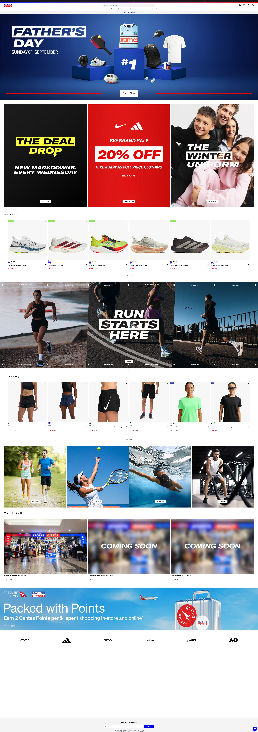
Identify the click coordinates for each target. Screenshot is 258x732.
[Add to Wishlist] (45, 222)
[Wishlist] (244, 5)
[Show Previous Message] (5, 12)
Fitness (131, 9)
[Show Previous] (5, 245)
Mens (98, 9)
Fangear (145, 9)
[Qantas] (129, 609)
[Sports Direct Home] (8, 5)
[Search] (104, 5)
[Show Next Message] (252, 12)
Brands (158, 9)
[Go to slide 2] (129, 369)
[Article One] (150, 640)
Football (118, 9)
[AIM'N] (108, 640)
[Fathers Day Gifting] (129, 57)
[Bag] (252, 5)
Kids (112, 9)
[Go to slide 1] (128, 369)
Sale (152, 9)
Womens (105, 9)
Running (124, 9)
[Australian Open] (233, 640)
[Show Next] (252, 245)
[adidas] (66, 640)
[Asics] (191, 640)
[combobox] (129, 5)
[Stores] (239, 5)
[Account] (248, 5)
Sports (138, 9)
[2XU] (24, 640)
